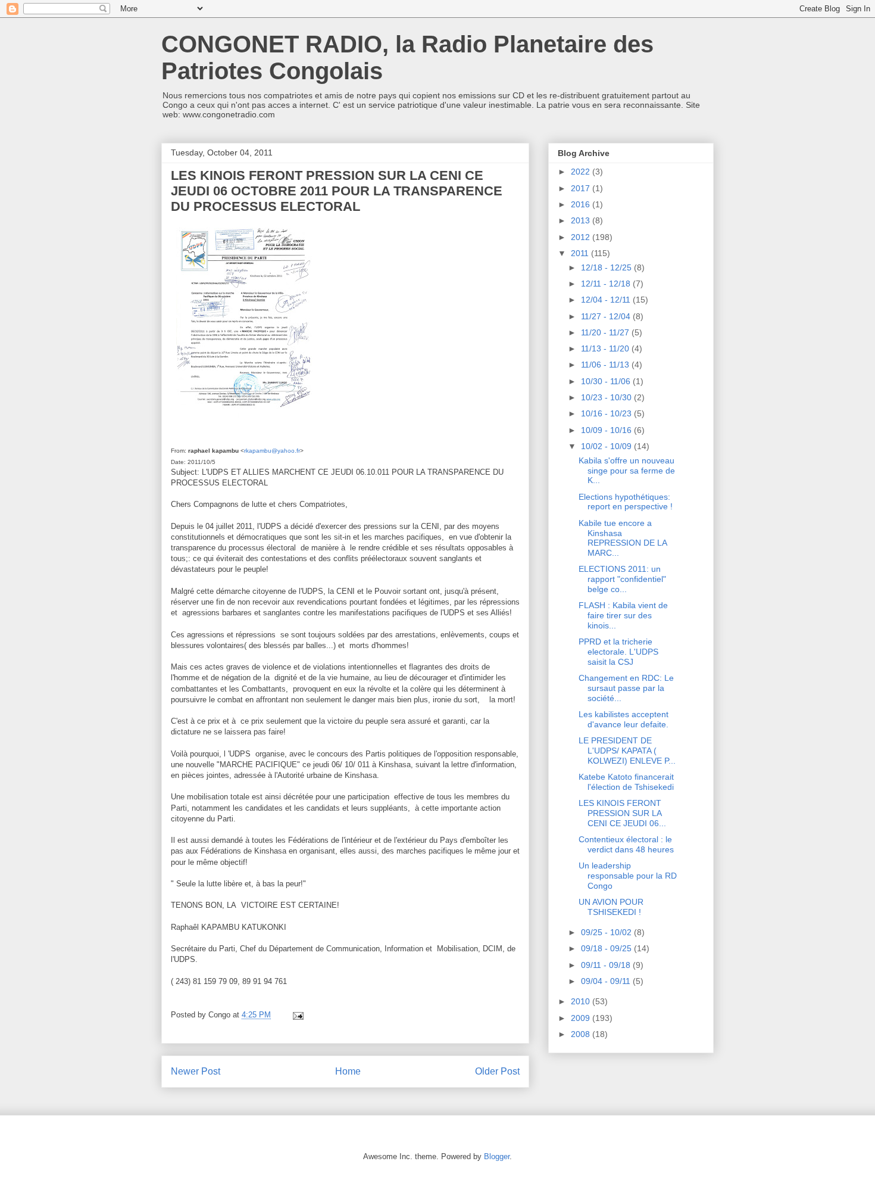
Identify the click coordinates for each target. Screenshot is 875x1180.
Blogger (497, 1156)
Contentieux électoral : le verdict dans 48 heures (626, 844)
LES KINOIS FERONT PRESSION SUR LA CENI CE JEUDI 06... (622, 813)
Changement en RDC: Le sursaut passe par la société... (626, 688)
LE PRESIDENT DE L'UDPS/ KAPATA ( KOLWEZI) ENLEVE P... (627, 750)
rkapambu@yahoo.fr (272, 450)
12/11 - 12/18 (607, 283)
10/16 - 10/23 (607, 413)
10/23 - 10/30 (607, 397)
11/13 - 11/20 (606, 348)
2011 (581, 253)
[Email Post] (297, 1014)
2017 (581, 188)
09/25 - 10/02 (607, 932)
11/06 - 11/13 (606, 364)
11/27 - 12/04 (607, 316)
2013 (581, 220)
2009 (581, 1018)
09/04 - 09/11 (607, 981)
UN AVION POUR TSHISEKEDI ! (611, 907)
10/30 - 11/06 (607, 381)
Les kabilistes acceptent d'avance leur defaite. (623, 719)
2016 (581, 204)
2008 (581, 1034)
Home (348, 1071)
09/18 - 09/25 (607, 948)
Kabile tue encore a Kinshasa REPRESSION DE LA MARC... (623, 538)
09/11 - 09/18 (607, 965)
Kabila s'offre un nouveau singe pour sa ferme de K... (627, 470)
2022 (581, 171)
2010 (581, 1001)
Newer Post (195, 1071)
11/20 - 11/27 (606, 332)
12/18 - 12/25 (607, 267)
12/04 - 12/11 (607, 299)
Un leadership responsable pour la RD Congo (628, 876)
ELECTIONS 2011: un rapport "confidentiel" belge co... (622, 579)
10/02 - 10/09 (607, 446)
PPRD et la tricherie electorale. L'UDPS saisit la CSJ (618, 652)
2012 (581, 237)
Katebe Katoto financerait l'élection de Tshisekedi (626, 782)
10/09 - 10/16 (607, 430)
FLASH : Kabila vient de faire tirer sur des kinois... (623, 615)
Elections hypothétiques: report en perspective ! (626, 502)
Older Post (497, 1071)
